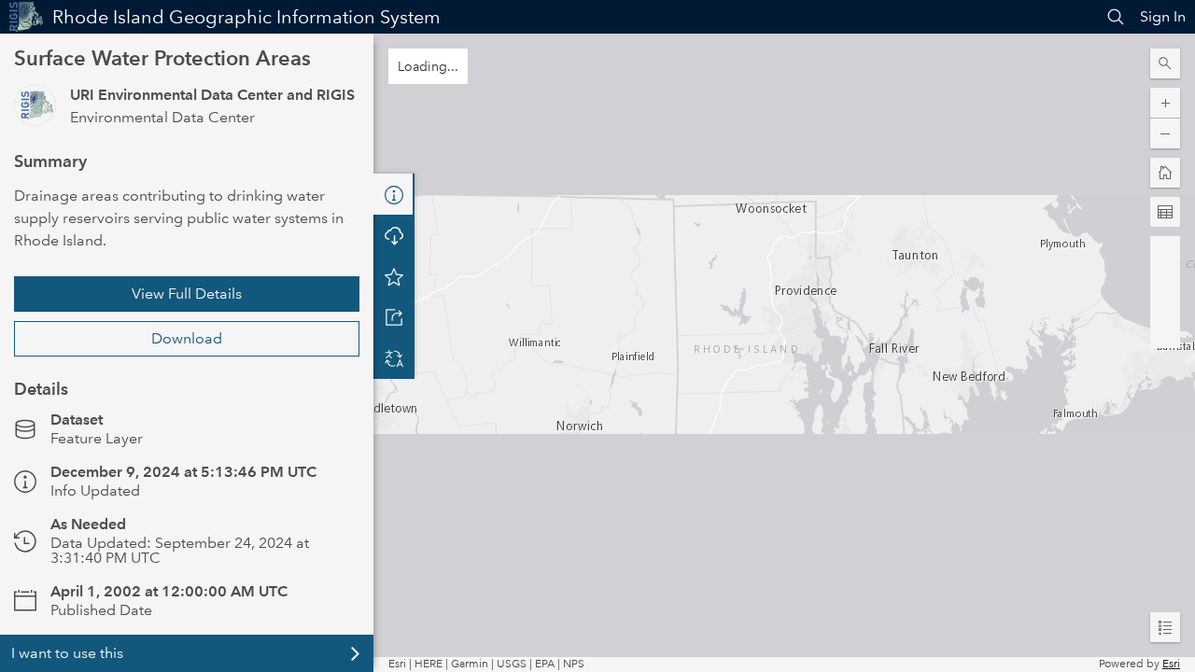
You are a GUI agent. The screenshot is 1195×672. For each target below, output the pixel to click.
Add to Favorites (394, 276)
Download (186, 338)
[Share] (394, 317)
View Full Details (187, 293)
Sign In (1163, 16)
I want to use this (67, 653)
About (394, 194)
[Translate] (394, 358)
